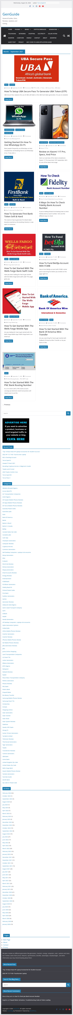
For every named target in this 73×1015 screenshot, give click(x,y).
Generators (53, 29)
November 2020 (7, 895)
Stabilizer (5, 724)
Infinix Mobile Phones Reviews (11, 631)
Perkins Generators (8, 680)
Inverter (11, 38)
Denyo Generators (7, 555)
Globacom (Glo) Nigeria (9, 605)
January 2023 (6, 819)
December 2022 (7, 822)
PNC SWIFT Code (24, 379)
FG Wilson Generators (8, 584)
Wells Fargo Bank (14, 259)
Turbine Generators (8, 753)
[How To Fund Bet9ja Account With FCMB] (54, 242)
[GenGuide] (4, 36)
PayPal (4, 675)
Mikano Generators (8, 663)
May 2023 (5, 807)
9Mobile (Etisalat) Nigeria (9, 488)
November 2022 (7, 825)
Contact (37, 38)
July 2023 (5, 805)
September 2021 (7, 866)
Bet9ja (4, 529)
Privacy (21, 42)
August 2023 (6, 802)
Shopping (31, 33)
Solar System (52, 33)
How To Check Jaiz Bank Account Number (27, 996)
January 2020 (6, 924)
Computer (20, 38)
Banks (27, 29)
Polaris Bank (6, 689)
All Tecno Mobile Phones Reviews (12, 506)
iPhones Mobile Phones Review (11, 640)
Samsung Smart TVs (8, 701)
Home (10, 29)
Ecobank (4, 561)
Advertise (53, 38)
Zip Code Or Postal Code (9, 783)
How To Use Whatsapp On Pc (13, 138)
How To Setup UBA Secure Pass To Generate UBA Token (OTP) (35, 91)
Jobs (3, 648)
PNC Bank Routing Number (12, 379)
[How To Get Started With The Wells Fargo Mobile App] (19, 301)
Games (4, 599)
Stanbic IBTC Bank (7, 727)
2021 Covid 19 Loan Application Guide (39, 42)
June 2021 (5, 875)
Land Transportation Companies (12, 654)
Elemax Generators (8, 567)
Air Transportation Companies (11, 494)
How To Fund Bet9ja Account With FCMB (53, 264)
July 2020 (5, 907)
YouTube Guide (7, 777)
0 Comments (28, 136)
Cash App (5, 538)
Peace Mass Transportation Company (13, 678)
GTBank (4, 613)
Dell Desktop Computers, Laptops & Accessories (16, 552)
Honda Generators (7, 619)
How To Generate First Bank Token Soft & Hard (18, 215)
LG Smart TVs (6, 657)
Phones (17, 29)
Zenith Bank (6, 780)
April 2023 (5, 810)
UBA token (57, 88)
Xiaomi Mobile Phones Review (57, 142)
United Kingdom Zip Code (10, 762)
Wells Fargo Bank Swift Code (13, 265)
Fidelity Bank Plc (49, 193)
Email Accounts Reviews (9, 573)
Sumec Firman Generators (10, 733)
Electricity (41, 33)
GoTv (3, 611)
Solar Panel (5, 718)
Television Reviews (8, 739)
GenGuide (10, 14)
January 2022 (6, 854)
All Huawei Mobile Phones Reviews (12, 500)
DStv (3, 558)
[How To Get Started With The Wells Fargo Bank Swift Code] (19, 245)
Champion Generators (9, 541)
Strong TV (5, 730)
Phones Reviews (8, 133)
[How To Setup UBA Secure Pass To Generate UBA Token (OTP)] (36, 68)
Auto (3, 514)
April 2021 (5, 880)
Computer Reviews (9, 129)
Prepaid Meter (6, 692)
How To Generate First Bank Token (14, 210)
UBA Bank (12, 84)
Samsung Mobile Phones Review (12, 698)
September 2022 (7, 831)
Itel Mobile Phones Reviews (10, 643)
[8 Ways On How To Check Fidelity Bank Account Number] (54, 181)
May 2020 (5, 912)
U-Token (42, 88)
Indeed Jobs (6, 628)
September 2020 (7, 901)
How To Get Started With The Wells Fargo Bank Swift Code (18, 269)
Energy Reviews (7, 576)
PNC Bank (5, 686)
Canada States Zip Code (9, 532)
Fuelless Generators (8, 596)
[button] (21, 29)
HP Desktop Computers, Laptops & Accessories (16, 622)
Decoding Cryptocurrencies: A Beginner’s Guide (16, 466)
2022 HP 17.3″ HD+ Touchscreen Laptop (14, 454)
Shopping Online (7, 710)
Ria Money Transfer (8, 695)
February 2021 (6, 886)
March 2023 (6, 813)
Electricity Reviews (7, 564)
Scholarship (6, 704)
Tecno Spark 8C (7, 475)
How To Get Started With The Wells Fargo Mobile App (18, 327)
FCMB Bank (47, 254)
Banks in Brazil (6, 523)
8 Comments (28, 88)
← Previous (6, 405)
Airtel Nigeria (6, 497)
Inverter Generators (8, 634)
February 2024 (6, 793)
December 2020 (7, 892)
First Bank (12, 204)
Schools (4, 707)
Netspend (5, 669)
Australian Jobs (6, 511)
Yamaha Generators (8, 774)
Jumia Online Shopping (9, 651)
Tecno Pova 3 (6, 478)
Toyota (4, 748)
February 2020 (6, 921)
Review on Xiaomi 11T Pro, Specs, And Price (52, 153)
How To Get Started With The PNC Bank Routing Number (18, 384)
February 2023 (6, 816)
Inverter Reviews (7, 637)
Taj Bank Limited (7, 736)
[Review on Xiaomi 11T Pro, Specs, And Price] (54, 122)
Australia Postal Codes (9, 508)
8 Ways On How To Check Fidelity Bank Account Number (52, 205)
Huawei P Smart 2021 (8, 463)
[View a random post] (68, 36)
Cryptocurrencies (40, 29)
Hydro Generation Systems (10, 625)
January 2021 (6, 889)
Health (4, 616)
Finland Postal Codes (8, 590)
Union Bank (5, 759)
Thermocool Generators (9, 742)
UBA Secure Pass (49, 88)
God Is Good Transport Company (12, 608)
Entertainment (6, 578)
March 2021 (6, 883)
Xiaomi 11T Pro (44, 148)
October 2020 (6, 898)
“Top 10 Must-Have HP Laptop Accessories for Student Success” (21, 451)
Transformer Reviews (8, 750)
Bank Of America (44, 319)
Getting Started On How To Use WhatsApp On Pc (17, 143)
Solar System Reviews (8, 721)
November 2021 (7, 860)
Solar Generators (7, 713)
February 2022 (6, 851)
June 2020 (5, 910)
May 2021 (5, 877)
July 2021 (5, 872)
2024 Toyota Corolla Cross (10, 472)
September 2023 (7, 799)
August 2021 (6, 869)
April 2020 (5, 915)
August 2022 (6, 834)
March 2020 (6, 918)
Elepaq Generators (8, 570)
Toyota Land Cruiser (8, 469)
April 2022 (5, 845)
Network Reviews (20, 129)
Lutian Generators (7, 660)
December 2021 (7, 857)
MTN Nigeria (6, 666)
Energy (29, 38)
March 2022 (6, 848)
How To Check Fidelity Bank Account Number (52, 199)
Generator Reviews (8, 602)
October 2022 (6, 828)
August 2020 (6, 904)
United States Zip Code (9, 765)
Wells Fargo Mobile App (11, 322)
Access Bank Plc (7, 491)
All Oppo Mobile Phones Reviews (12, 503)
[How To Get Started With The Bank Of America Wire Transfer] (54, 302)
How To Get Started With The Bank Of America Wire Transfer (53, 331)
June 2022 (5, 840)
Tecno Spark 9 (41, 3)
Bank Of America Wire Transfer (48, 325)
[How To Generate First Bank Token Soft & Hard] (19, 186)
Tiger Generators (7, 745)
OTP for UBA (36, 88)
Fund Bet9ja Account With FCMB (48, 259)
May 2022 (5, 842)
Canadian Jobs (6, 535)
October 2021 (6, 863)
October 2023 (6, 796)
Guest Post (12, 42)
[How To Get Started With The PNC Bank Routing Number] (19, 361)
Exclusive (8, 88)
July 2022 (5, 837)
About (45, 38)
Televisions (12, 33)
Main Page (6, 940)
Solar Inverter (6, 715)
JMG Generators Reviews (9, 646)
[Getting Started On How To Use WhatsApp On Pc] (19, 115)
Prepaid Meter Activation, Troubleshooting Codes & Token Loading (30, 1000)
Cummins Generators (8, 549)
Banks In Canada (7, 526)
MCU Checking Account (9, 457)
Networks (22, 33)
